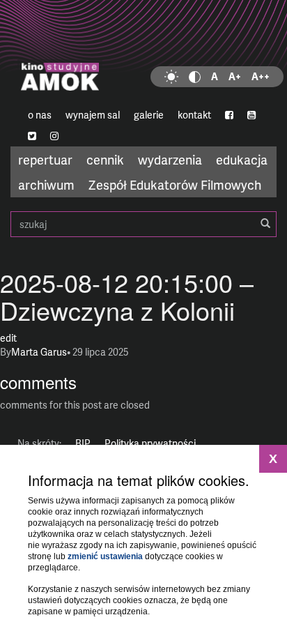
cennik (105, 159)
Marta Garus (39, 351)
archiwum (46, 184)
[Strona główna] (143, 52)
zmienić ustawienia (105, 556)
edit (8, 337)
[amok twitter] (32, 136)
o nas (40, 114)
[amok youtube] (251, 115)
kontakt (194, 114)
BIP (83, 443)
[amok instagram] (54, 136)
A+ (234, 76)
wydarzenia (170, 159)
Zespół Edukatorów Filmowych (174, 184)
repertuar (45, 159)
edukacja (241, 159)
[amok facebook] (229, 115)
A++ (260, 76)
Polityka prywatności (150, 443)
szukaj (143, 224)
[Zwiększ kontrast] (195, 77)
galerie (149, 114)
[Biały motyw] (171, 77)
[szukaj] (265, 223)
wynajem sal (92, 114)
